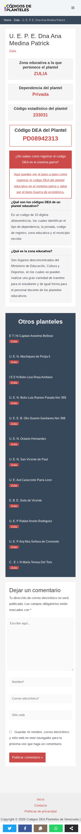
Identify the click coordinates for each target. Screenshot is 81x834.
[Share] (71, 828)
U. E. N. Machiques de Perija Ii (29, 356)
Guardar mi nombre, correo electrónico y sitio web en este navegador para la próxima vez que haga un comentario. (39, 738)
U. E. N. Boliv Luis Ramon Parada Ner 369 (37, 397)
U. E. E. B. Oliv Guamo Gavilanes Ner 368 (37, 418)
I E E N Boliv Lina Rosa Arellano (31, 377)
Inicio (40, 799)
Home (7, 20)
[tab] (40, 222)
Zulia (17, 20)
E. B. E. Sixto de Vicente (25, 500)
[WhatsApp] (56, 828)
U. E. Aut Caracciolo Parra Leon (30, 480)
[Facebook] (25, 828)
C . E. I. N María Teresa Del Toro (30, 562)
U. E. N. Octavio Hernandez (27, 438)
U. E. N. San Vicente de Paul (28, 459)
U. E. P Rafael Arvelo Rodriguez (30, 521)
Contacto (40, 805)
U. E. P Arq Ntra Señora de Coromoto (34, 541)
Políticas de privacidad (40, 811)
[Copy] (40, 828)
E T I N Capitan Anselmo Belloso (31, 335)
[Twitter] (9, 828)
